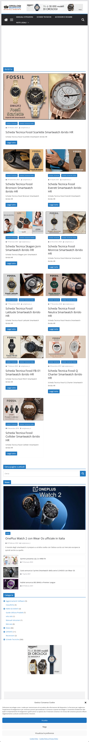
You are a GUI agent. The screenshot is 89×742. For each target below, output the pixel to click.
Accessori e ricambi (63, 17)
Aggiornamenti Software (15, 601)
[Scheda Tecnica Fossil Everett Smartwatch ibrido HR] (66, 160)
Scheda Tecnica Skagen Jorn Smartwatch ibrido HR (23, 248)
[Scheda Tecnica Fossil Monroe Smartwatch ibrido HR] (66, 222)
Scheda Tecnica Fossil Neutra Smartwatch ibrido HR (64, 312)
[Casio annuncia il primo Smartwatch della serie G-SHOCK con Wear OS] (10, 572)
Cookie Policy (34, 739)
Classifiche (10, 605)
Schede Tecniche (44, 17)
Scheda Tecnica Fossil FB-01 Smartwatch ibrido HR (23, 372)
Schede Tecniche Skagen (27, 237)
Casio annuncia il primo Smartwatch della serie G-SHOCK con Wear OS (47, 570)
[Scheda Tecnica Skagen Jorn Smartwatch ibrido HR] (23, 222)
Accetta (44, 720)
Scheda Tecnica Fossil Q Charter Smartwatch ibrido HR (65, 374)
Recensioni (10, 635)
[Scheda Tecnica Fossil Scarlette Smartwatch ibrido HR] (44, 96)
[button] (85, 702)
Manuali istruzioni (24, 17)
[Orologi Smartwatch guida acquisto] (6, 20)
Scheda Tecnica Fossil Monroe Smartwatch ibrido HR (65, 249)
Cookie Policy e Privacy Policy (48, 739)
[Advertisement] (44, 43)
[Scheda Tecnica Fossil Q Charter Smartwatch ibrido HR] (66, 347)
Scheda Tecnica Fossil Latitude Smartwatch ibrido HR (23, 312)
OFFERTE (9, 632)
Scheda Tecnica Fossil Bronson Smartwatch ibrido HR (19, 187)
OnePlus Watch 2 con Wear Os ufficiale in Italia (35, 538)
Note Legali (21, 22)
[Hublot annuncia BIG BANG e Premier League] (10, 584)
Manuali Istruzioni (13, 620)
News (8, 533)
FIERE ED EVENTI (12, 609)
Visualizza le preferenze (44, 733)
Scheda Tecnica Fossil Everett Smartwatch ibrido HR (64, 187)
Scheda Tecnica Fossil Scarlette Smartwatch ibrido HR (39, 132)
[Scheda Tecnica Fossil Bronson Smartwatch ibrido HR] (23, 160)
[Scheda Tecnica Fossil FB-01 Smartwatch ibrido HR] (23, 347)
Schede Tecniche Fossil (27, 123)
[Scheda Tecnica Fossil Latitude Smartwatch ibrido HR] (23, 285)
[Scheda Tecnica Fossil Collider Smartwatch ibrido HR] (23, 409)
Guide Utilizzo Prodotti (14, 612)
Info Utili (9, 616)
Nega (45, 727)
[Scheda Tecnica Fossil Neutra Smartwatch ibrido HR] (66, 285)
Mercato (9, 624)
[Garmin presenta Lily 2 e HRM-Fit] (10, 560)
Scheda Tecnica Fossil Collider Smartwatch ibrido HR (23, 436)
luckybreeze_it (25, 128)
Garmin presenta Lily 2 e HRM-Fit (33, 559)
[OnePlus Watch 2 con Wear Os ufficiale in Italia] (44, 508)
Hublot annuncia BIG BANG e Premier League (37, 582)
